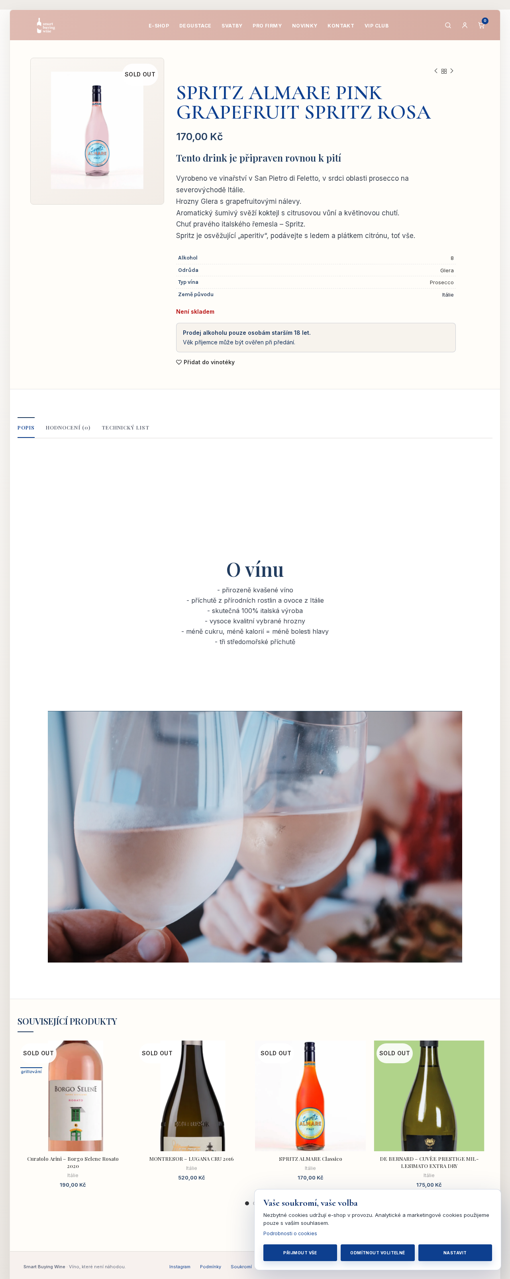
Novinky (305, 26)
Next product (452, 71)
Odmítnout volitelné (377, 1252)
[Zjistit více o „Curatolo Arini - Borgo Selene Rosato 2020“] (122, 1071)
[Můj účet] (464, 25)
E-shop (159, 26)
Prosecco (442, 282)
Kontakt (341, 26)
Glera (447, 270)
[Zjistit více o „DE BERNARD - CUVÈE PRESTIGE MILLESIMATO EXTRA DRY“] (478, 1071)
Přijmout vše (300, 1252)
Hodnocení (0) (68, 427)
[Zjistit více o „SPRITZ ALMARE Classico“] (360, 1071)
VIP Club (376, 26)
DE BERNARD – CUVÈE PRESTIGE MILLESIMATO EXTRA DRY (429, 1162)
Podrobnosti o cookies (290, 1233)
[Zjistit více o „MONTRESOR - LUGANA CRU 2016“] (241, 1071)
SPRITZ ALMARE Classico (310, 1158)
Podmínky (210, 1266)
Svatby (232, 26)
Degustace (195, 26)
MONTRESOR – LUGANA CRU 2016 (191, 1158)
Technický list (126, 427)
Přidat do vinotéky (209, 362)
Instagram (179, 1266)
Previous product (436, 71)
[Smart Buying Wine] (51, 25)
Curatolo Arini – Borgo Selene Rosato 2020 (73, 1162)
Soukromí (241, 1266)
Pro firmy (267, 26)
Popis (26, 427)
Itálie (72, 1175)
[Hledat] (447, 25)
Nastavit (455, 1252)
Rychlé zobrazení (122, 1089)
